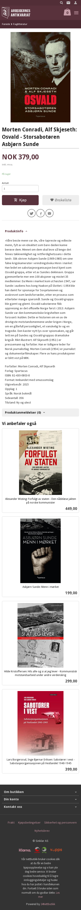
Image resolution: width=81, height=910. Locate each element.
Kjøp (23, 200)
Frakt (11, 822)
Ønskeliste (62, 200)
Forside (6, 24)
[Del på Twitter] (31, 213)
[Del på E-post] (49, 213)
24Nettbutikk (48, 904)
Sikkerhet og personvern (60, 822)
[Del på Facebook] (40, 213)
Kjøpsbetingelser (29, 822)
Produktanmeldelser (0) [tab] (23, 412)
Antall (5, 183)
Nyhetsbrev (42, 831)
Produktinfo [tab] (14, 231)
